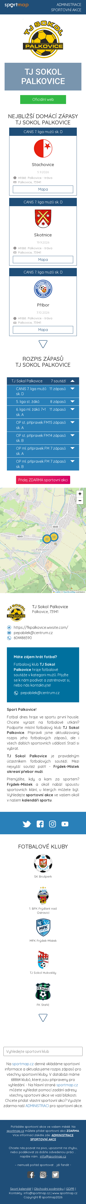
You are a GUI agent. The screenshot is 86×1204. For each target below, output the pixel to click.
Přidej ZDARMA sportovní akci (43, 480)
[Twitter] (55, 1174)
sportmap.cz (23, 1064)
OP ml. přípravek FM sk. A (41, 451)
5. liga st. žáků (41, 401)
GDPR (70, 1188)
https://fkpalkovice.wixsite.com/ (41, 627)
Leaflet (57, 592)
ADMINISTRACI (37, 1105)
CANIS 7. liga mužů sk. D (41, 391)
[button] (53, 537)
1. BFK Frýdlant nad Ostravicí (43, 910)
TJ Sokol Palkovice (38, 381)
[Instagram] (43, 1174)
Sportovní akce (66, 10)
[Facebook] (31, 1174)
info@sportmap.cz (53, 1156)
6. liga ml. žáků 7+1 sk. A (41, 412)
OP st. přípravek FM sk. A (41, 425)
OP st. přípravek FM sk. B (41, 438)
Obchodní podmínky (49, 1188)
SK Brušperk (43, 876)
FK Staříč (43, 1005)
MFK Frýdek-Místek (43, 940)
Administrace (69, 4)
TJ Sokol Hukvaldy (43, 972)
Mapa (43, 189)
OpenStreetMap (69, 592)
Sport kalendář (20, 1188)
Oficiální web (43, 99)
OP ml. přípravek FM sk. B (41, 464)
